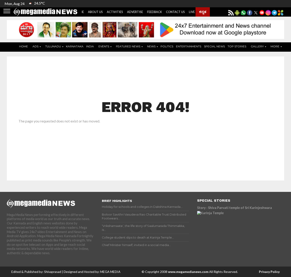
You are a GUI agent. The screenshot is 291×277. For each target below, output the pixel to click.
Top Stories (237, 46)
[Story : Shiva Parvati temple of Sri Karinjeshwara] (237, 231)
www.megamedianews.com (188, 272)
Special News (214, 46)
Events (103, 46)
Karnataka (74, 46)
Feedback (154, 12)
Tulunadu (53, 46)
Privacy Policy (269, 272)
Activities (115, 12)
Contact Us (175, 12)
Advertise (135, 12)
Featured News (128, 46)
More (275, 46)
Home (23, 46)
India (90, 46)
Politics (167, 46)
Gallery (257, 46)
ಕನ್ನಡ (202, 12)
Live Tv (194, 12)
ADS (35, 46)
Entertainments (188, 46)
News (151, 46)
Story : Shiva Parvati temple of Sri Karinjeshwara (234, 208)
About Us (95, 12)
